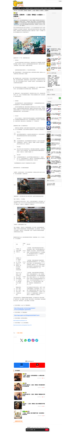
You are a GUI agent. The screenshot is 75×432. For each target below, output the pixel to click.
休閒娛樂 (49, 8)
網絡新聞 (45, 8)
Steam (49, 77)
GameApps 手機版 (51, 183)
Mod (49, 82)
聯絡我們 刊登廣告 (51, 184)
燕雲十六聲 (50, 86)
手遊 (25, 383)
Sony (56, 79)
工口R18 (52, 79)
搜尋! (61, 1)
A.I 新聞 (53, 8)
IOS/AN (24, 411)
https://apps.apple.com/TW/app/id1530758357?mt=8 (26, 315)
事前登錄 (27, 8)
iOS (48, 79)
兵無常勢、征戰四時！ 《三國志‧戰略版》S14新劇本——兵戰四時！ (36, 10)
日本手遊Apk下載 (36, 8)
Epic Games (55, 81)
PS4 (52, 82)
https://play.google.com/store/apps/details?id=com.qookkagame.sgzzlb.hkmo (24, 309)
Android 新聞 (23, 8)
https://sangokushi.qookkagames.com (20, 320)
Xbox (53, 77)
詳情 (34, 429)
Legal (32, 427)
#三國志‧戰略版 (19, 332)
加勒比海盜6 (58, 85)
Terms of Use (41, 427)
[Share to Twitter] (21, 340)
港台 (23, 383)
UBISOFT (49, 81)
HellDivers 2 (56, 78)
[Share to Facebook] (29, 340)
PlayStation (57, 77)
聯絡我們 (28, 427)
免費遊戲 (49, 75)
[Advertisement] (29, 351)
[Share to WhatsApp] (25, 340)
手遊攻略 (31, 8)
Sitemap (46, 427)
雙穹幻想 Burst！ (51, 85)
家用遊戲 (41, 8)
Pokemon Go (50, 78)
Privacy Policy (36, 427)
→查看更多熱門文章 (18, 421)
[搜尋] (60, 98)
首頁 (15, 8)
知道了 (47, 429)
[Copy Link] (36, 340)
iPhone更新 (55, 75)
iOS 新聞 (18, 8)
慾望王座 (55, 82)
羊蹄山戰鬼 (55, 83)
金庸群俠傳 (50, 83)
